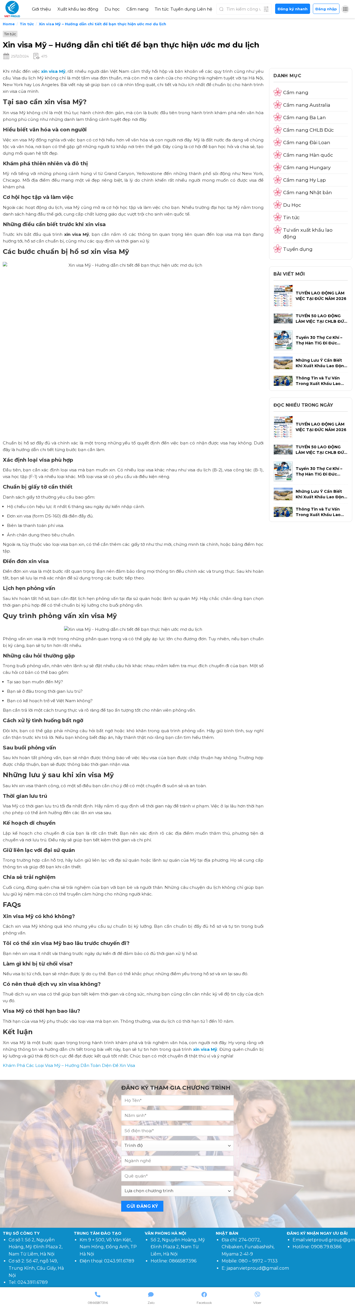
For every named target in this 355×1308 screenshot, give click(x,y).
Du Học (292, 205)
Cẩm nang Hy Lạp (304, 180)
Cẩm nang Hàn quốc (308, 155)
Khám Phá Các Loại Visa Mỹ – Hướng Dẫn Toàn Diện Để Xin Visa (69, 1065)
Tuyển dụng (183, 9)
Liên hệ (204, 9)
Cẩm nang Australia (306, 105)
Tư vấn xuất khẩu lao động (308, 233)
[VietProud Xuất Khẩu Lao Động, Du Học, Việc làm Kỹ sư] (14, 9)
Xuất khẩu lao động (77, 9)
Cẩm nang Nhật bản (307, 192)
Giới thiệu (41, 9)
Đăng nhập (326, 9)
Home (9, 24)
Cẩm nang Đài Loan (306, 142)
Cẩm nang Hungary (307, 167)
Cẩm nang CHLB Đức (308, 130)
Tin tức (162, 9)
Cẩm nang (137, 9)
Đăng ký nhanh (293, 9)
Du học (112, 9)
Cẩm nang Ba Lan (304, 117)
